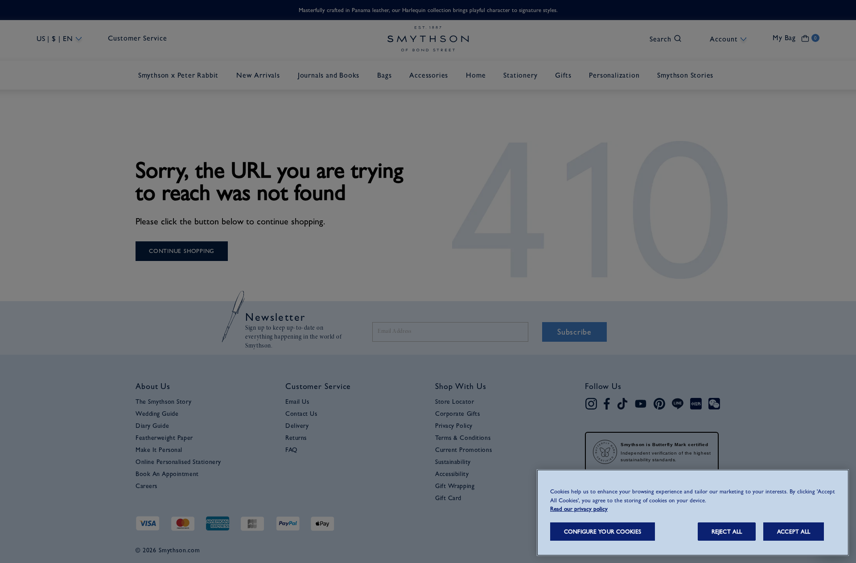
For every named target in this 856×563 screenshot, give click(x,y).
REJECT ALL (727, 531)
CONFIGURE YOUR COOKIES (602, 531)
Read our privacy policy (579, 508)
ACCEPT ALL (793, 531)
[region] (693, 512)
